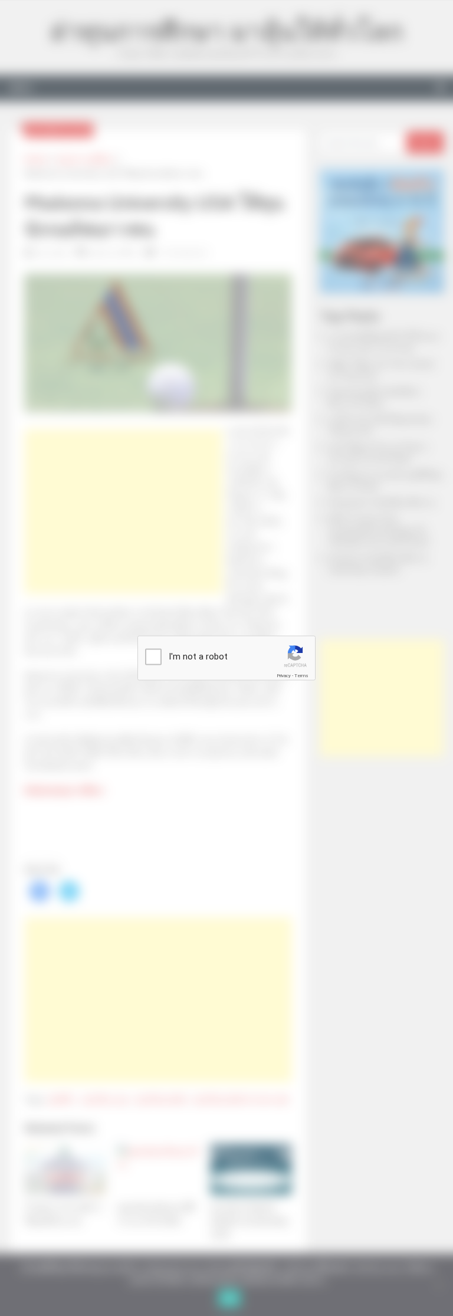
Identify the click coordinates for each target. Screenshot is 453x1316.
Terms (301, 675)
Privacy (284, 675)
